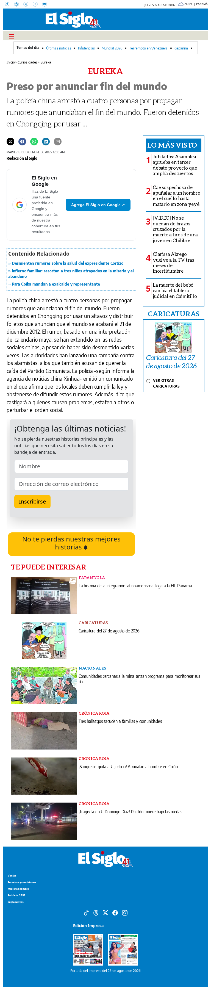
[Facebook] (37, 5)
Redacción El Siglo (22, 158)
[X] (28, 5)
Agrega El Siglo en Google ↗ (98, 205)
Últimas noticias (58, 48)
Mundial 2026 (112, 48)
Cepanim (181, 48)
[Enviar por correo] (58, 141)
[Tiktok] (86, 912)
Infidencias (86, 48)
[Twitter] (10, 141)
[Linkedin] (46, 141)
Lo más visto (172, 145)
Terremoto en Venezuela (148, 48)
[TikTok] (9, 5)
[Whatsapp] (34, 141)
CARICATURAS (173, 313)
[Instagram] (46, 5)
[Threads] (18, 5)
